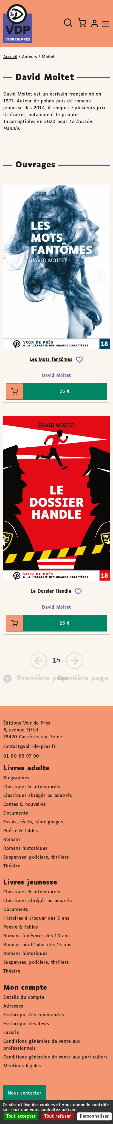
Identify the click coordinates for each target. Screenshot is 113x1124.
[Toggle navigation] (104, 23)
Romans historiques (25, 848)
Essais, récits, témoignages (33, 822)
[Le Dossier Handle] (56, 498)
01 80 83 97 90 (21, 756)
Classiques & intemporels (31, 787)
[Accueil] (17, 23)
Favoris (11, 1032)
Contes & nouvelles (24, 804)
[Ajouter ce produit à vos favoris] (79, 360)
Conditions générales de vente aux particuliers (55, 1057)
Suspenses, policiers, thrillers (36, 857)
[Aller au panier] (82, 22)
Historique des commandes (33, 1015)
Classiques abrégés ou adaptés (37, 795)
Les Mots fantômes (51, 359)
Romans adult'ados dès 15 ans (37, 945)
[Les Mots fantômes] (56, 266)
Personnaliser (94, 1116)
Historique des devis (26, 1024)
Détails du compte (23, 997)
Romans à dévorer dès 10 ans (36, 936)
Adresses (13, 1006)
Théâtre (11, 866)
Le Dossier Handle (51, 591)
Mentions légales (22, 1066)
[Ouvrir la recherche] (68, 22)
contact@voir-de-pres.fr (29, 746)
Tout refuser (57, 1116)
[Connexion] (95, 23)
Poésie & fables (20, 831)
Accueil (10, 57)
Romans (12, 839)
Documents (15, 813)
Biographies (16, 778)
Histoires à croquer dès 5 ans (36, 918)
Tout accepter (21, 1116)
